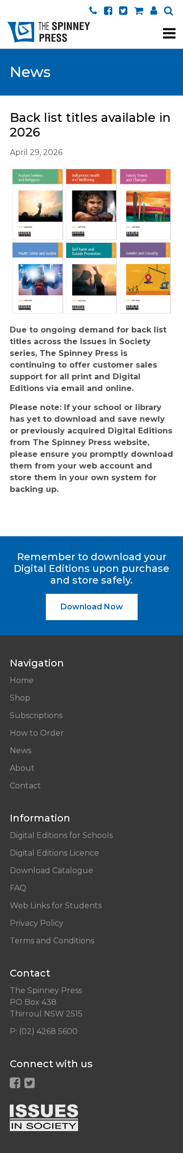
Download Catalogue (51, 870)
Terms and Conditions (52, 940)
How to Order (37, 733)
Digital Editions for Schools (61, 835)
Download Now (92, 606)
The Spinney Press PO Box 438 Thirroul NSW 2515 (46, 1002)
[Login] (154, 10)
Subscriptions (36, 715)
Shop (20, 698)
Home (22, 680)
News (20, 750)
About (22, 768)
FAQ (18, 888)
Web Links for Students (56, 905)
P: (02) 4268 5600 (44, 1031)
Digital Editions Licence (54, 853)
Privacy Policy (36, 923)
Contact (25, 785)
